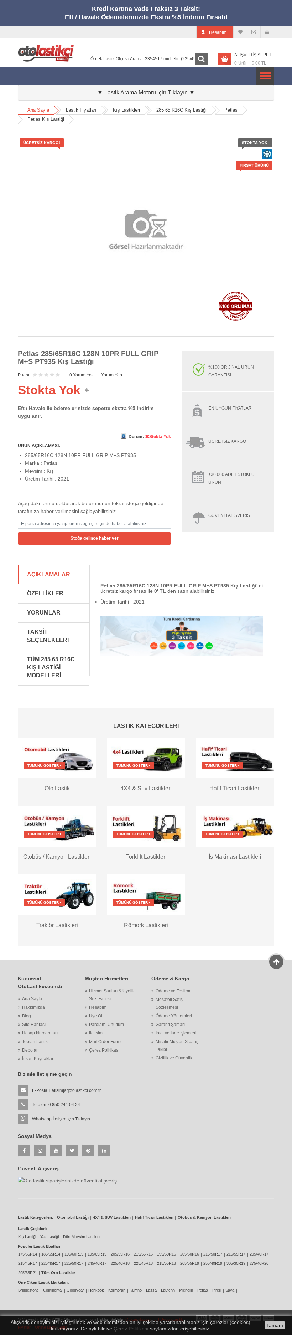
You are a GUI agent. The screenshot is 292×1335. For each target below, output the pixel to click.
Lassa (151, 1290)
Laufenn (168, 1290)
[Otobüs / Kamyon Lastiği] (57, 826)
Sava (229, 1290)
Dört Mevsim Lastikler (82, 1236)
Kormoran (116, 1290)
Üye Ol (95, 1015)
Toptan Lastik (35, 1041)
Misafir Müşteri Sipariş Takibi (177, 1045)
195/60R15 (73, 1254)
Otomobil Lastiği (73, 1217)
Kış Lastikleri (126, 110)
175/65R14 (27, 1254)
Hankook (96, 1290)
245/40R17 (97, 1263)
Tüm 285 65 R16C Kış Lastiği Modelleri (51, 667)
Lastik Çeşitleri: (32, 1229)
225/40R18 (120, 1263)
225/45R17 (50, 1263)
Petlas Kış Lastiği (45, 119)
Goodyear (75, 1290)
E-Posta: (66, 1090)
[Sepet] (253, 32)
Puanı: (24, 375)
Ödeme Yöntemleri (174, 1015)
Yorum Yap (111, 375)
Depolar (30, 1050)
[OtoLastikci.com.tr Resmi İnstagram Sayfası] (40, 1150)
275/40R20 (259, 1263)
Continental (52, 1290)
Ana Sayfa (38, 110)
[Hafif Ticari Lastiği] (235, 757)
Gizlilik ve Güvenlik (174, 1058)
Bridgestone (28, 1290)
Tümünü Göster (43, 765)
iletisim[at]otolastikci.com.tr (75, 1090)
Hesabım (97, 1007)
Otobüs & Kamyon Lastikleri (204, 1217)
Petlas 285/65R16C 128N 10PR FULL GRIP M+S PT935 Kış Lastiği (88, 357)
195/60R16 (166, 1254)
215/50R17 (212, 1254)
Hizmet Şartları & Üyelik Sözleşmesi (112, 995)
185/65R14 (50, 1254)
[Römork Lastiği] (146, 894)
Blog (26, 1015)
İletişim (96, 1033)
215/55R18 (166, 1263)
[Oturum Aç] (267, 32)
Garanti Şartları (170, 1024)
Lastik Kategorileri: (35, 1217)
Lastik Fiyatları (81, 110)
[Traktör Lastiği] (57, 894)
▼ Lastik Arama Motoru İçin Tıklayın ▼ (146, 92)
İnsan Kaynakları (38, 1058)
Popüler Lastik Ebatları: (40, 1246)
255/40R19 (212, 1263)
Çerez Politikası (104, 1050)
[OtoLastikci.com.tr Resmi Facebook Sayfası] (24, 1150)
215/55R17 (235, 1254)
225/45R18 (143, 1263)
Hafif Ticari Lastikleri (154, 1217)
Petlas (231, 110)
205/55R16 (120, 1254)
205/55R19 (189, 1263)
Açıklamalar (48, 574)
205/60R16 (189, 1254)
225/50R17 (73, 1263)
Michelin (186, 1290)
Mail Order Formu (106, 1041)
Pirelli (216, 1290)
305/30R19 (235, 1263)
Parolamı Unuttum (106, 1024)
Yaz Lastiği (49, 1236)
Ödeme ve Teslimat (174, 991)
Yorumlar (44, 613)
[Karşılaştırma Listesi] (240, 32)
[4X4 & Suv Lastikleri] (146, 757)
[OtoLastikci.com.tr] (46, 53)
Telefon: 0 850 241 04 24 (56, 1104)
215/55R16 (143, 1254)
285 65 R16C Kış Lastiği (181, 110)
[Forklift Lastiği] (146, 826)
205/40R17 (259, 1254)
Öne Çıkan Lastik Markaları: (43, 1282)
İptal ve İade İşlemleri (176, 1033)
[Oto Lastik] (57, 757)
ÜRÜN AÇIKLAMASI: (39, 445)
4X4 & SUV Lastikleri (112, 1217)
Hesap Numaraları (40, 1033)
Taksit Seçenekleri (48, 636)
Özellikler (45, 593)
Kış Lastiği (27, 1236)
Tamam (274, 1325)
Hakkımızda (33, 1007)
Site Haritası (34, 1024)
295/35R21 (27, 1272)
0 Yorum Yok (81, 375)
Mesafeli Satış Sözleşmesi (169, 1003)
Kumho (136, 1290)
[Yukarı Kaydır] (276, 962)
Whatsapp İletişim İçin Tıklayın (61, 1118)
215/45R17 (27, 1263)
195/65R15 (97, 1254)
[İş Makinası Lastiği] (235, 826)
